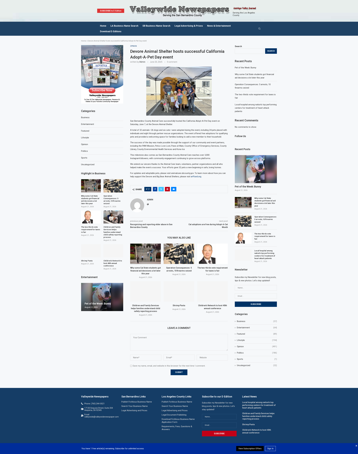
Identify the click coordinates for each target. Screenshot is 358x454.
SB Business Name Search (156, 25)
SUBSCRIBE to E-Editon (110, 11)
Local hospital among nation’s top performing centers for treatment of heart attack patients (256, 108)
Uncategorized (257, 365)
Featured (257, 334)
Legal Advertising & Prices (189, 25)
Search (238, 46)
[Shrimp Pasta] (179, 291)
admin (142, 62)
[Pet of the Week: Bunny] (256, 169)
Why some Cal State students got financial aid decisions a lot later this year (145, 271)
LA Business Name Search (124, 25)
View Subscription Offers (250, 448)
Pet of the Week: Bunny (245, 67)
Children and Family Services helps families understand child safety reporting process (145, 308)
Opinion (257, 346)
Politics (257, 353)
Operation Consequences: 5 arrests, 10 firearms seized (265, 219)
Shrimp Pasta (179, 305)
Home (103, 25)
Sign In (270, 448)
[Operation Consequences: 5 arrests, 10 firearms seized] (179, 254)
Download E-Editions (110, 31)
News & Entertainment (219, 25)
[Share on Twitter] (161, 189)
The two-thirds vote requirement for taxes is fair (264, 236)
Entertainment (257, 327)
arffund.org (196, 176)
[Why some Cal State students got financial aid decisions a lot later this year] (145, 254)
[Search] (259, 29)
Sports (257, 359)
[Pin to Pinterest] (167, 189)
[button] (84, 297)
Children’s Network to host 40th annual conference (112, 263)
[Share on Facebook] (155, 189)
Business (257, 321)
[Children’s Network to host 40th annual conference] (212, 291)
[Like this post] (149, 189)
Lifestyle (257, 340)
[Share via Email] (173, 189)
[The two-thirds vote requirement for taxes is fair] (212, 254)
